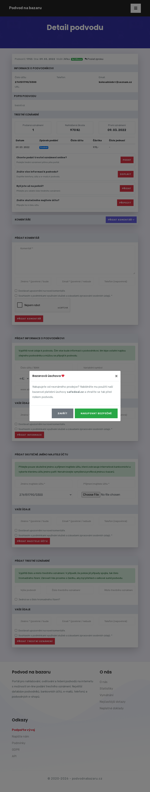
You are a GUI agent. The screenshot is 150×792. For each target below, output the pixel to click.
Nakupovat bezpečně (96, 413)
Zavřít (63, 413)
